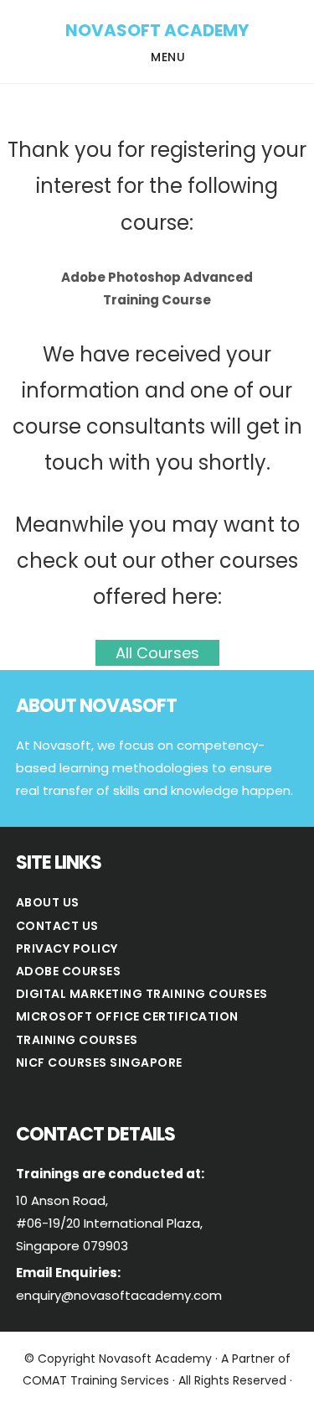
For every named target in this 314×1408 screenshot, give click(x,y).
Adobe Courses (68, 971)
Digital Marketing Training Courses (142, 993)
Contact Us (57, 925)
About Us (48, 902)
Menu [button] (168, 57)
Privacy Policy (67, 948)
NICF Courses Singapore (99, 1062)
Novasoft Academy (157, 30)
